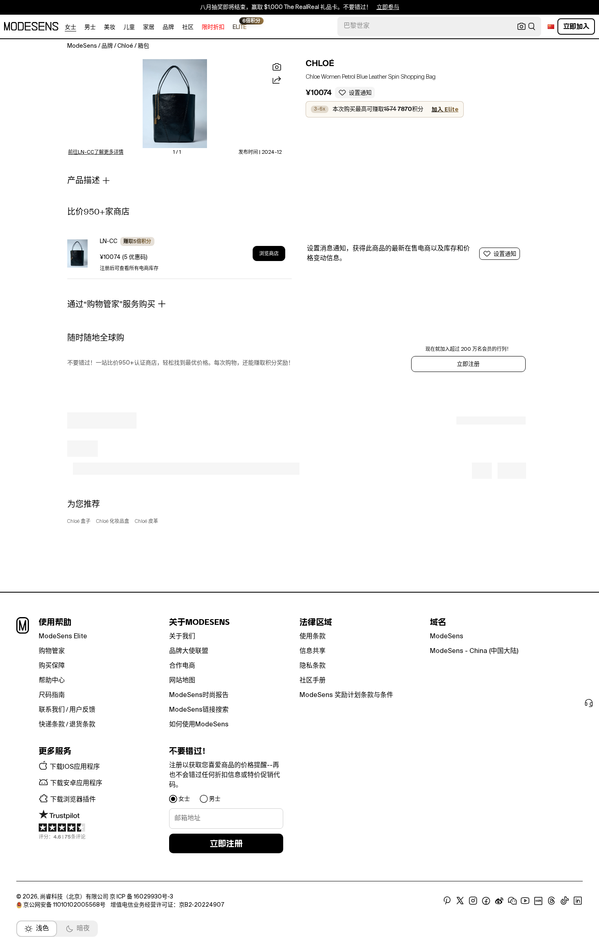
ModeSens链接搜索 (199, 710)
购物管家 (52, 651)
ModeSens (446, 636)
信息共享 (313, 651)
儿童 (129, 27)
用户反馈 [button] (82, 710)
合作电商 (182, 666)
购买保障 (52, 666)
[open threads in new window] (551, 901)
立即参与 (388, 7)
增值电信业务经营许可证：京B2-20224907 (167, 905)
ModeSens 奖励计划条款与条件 (346, 695)
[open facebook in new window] (486, 901)
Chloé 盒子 (78, 521)
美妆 (109, 27)
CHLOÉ (320, 63)
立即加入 (576, 26)
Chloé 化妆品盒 (112, 521)
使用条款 (313, 636)
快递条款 (52, 724)
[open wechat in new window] (512, 901)
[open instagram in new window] (473, 901)
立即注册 (468, 364)
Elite (240, 26)
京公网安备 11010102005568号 (64, 905)
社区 (188, 27)
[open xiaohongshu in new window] (538, 901)
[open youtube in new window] (525, 901)
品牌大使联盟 (188, 651)
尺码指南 (52, 695)
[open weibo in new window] (499, 901)
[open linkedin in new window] (578, 901)
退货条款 (82, 724)
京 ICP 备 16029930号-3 (141, 897)
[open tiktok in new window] (565, 901)
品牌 (168, 27)
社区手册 (313, 680)
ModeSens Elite (63, 636)
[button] (174, 103)
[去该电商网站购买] (77, 253)
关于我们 (182, 636)
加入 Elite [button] (445, 109)
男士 (90, 27)
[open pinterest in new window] (447, 901)
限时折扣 (213, 27)
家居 (148, 27)
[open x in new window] (460, 901)
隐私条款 (313, 666)
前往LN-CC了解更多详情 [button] (95, 152)
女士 (70, 27)
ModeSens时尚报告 (199, 695)
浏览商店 (269, 253)
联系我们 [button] (52, 710)
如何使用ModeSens (199, 724)
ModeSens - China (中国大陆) (474, 651)
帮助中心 (52, 680)
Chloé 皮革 (146, 521)
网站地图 (182, 680)
